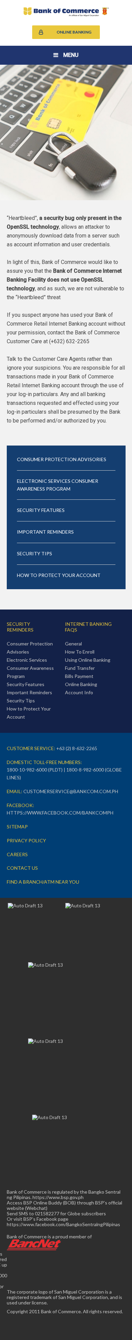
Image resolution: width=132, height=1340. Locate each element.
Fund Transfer (80, 668)
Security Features (41, 510)
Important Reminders (45, 532)
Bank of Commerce (66, 12)
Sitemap (17, 826)
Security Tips (34, 553)
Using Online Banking (87, 660)
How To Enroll (79, 652)
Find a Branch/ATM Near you (43, 882)
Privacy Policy (26, 840)
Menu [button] (71, 55)
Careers (17, 854)
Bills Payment (79, 676)
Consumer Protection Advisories (61, 459)
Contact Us (22, 868)
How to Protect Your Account (59, 575)
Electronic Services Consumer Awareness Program (57, 485)
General (73, 643)
